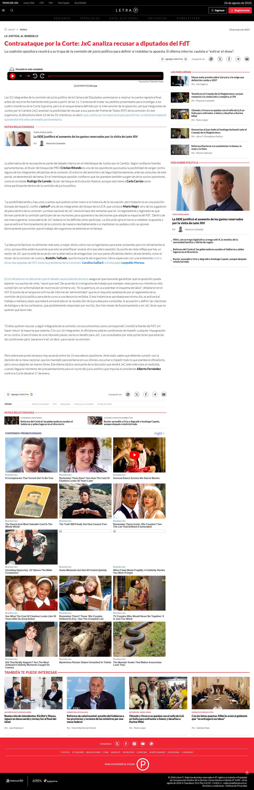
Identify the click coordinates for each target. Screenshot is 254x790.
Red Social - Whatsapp (151, 743)
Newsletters (188, 18)
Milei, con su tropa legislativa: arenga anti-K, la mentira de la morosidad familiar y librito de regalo (205, 241)
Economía (78, 752)
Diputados (65, 404)
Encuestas (157, 18)
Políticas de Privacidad (236, 785)
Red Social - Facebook (125, 743)
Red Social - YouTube (142, 743)
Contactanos (105, 743)
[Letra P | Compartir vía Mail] (246, 59)
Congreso (187, 752)
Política (23, 29)
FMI (51, 2)
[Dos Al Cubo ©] (15, 781)
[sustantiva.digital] (50, 781)
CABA (106, 752)
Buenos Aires (93, 752)
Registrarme (242, 10)
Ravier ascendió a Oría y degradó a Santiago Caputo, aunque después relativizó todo (210, 260)
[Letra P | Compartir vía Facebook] (229, 59)
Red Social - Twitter (117, 743)
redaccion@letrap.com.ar (235, 782)
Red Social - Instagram (134, 743)
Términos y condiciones (213, 785)
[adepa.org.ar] (37, 781)
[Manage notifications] (247, 772)
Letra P (11, 29)
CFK (42, 2)
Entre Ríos (128, 752)
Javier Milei (28, 2)
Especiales (90, 18)
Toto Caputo (63, 2)
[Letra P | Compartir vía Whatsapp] (211, 59)
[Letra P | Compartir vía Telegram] (237, 59)
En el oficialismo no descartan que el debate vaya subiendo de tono (46, 279)
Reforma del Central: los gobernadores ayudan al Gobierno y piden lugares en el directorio (208, 250)
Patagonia (173, 752)
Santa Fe (115, 752)
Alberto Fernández (40, 404)
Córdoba (142, 752)
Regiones (62, 18)
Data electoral (124, 18)
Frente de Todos (104, 404)
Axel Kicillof (80, 2)
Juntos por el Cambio (84, 404)
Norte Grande (157, 752)
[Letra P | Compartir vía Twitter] (220, 59)
